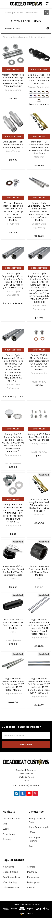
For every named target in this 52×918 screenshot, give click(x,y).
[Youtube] (29, 793)
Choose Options (39, 69)
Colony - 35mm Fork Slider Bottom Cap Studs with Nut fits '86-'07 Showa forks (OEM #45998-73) (13, 80)
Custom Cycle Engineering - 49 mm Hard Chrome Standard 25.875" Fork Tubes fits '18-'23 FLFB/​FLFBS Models (39, 211)
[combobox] (26, 12)
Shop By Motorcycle (39, 827)
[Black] (31, 92)
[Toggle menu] (4, 4)
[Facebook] (23, 793)
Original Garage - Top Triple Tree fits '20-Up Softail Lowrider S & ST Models (39, 79)
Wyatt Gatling (10, 882)
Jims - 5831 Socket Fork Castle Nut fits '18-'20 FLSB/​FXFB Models (13, 623)
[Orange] (39, 96)
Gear (31, 846)
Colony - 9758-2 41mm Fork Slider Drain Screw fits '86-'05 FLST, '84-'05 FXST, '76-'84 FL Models (39, 362)
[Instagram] (16, 793)
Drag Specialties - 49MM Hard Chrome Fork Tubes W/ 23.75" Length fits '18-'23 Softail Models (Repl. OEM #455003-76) (39, 685)
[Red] (47, 92)
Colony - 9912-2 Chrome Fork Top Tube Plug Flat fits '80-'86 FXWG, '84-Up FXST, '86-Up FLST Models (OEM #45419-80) (13, 443)
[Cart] (47, 4)
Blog (5, 823)
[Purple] (35, 96)
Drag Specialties (11, 877)
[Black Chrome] (43, 96)
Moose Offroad (10, 872)
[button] (48, 28)
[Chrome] (39, 92)
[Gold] (43, 92)
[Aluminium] (35, 92)
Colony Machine (11, 887)
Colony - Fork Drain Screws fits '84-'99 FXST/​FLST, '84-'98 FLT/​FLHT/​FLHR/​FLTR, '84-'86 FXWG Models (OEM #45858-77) (13, 513)
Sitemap (7, 839)
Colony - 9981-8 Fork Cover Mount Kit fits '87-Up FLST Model (39, 437)
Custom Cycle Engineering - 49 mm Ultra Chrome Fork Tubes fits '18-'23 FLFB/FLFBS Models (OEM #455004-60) (13, 280)
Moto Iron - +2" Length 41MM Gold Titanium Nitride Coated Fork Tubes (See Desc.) (39, 147)
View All (31, 887)
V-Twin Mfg (8, 866)
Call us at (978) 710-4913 (26, 785)
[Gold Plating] (47, 96)
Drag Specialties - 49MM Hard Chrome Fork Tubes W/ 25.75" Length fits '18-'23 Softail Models (13, 684)
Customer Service (12, 818)
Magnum (32, 872)
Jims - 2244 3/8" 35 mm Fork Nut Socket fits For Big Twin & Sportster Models (13, 570)
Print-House (9, 834)
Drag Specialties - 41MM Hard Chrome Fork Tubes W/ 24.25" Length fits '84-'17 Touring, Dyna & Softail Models (39, 626)
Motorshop (33, 877)
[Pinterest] (35, 793)
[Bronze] (39, 100)
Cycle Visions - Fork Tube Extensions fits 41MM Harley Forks (13, 144)
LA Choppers (33, 882)
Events (6, 828)
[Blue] (31, 96)
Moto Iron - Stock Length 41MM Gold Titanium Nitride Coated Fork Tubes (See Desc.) (39, 505)
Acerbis (31, 866)
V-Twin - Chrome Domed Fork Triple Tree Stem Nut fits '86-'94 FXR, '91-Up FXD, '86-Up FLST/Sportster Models (13, 211)
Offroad (32, 832)
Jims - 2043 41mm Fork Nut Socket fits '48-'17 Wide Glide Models (39, 570)
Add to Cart (13, 69)
